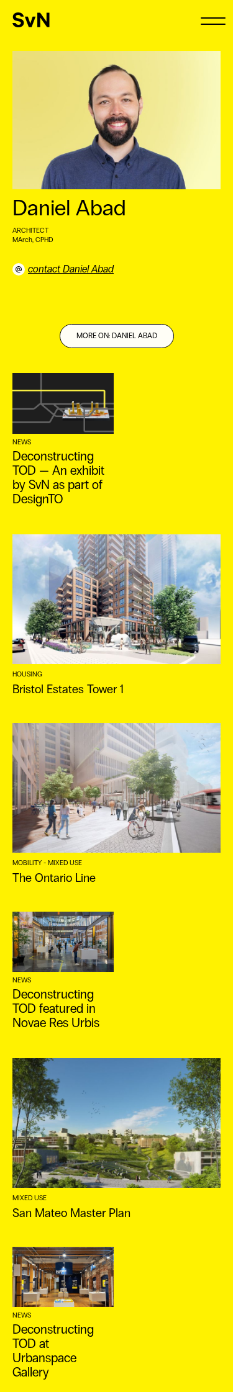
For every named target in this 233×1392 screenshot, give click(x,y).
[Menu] (213, 20)
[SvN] (31, 19)
